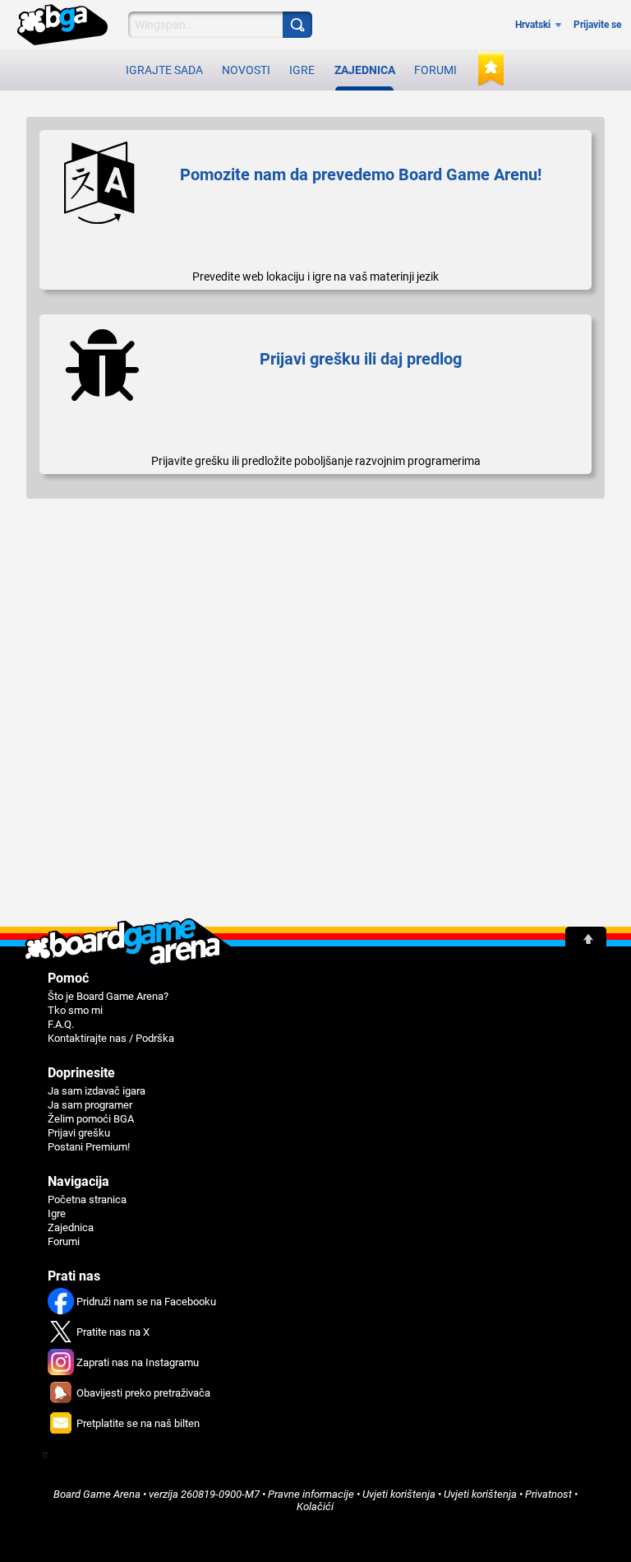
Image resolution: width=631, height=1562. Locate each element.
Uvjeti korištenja (480, 1494)
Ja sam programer (90, 1105)
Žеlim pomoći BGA (91, 1119)
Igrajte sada (164, 70)
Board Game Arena (96, 1494)
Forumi (435, 70)
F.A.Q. (61, 1024)
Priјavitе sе (597, 24)
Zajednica (364, 70)
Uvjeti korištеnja (398, 1494)
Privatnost (548, 1494)
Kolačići (315, 1506)
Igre (302, 70)
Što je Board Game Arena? (108, 996)
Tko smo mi (75, 1010)
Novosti (246, 70)
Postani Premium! (89, 1147)
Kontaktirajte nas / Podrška (111, 1038)
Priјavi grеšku (79, 1133)
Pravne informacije (311, 1494)
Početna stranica (87, 1199)
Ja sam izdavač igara (96, 1091)
